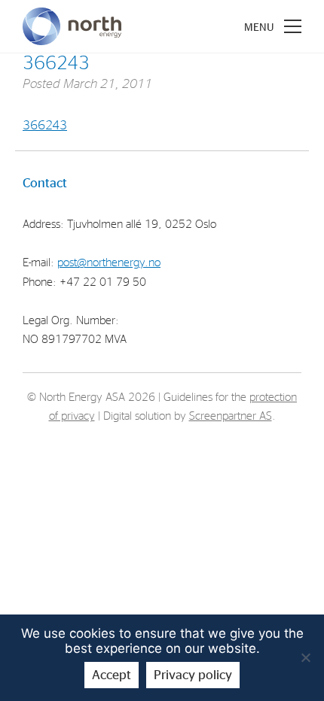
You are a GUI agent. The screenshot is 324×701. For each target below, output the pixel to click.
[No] (305, 657)
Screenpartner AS (230, 416)
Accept (111, 675)
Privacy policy (193, 675)
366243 (45, 125)
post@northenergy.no (108, 263)
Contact (45, 183)
